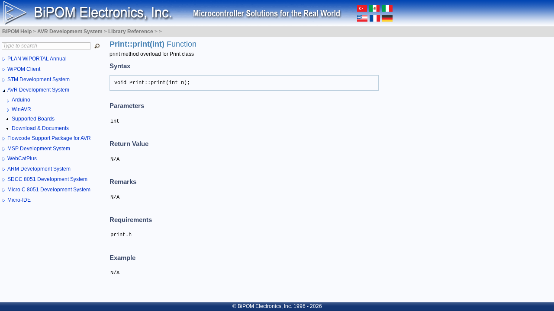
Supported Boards (33, 119)
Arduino (21, 100)
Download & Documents (40, 128)
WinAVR (21, 109)
